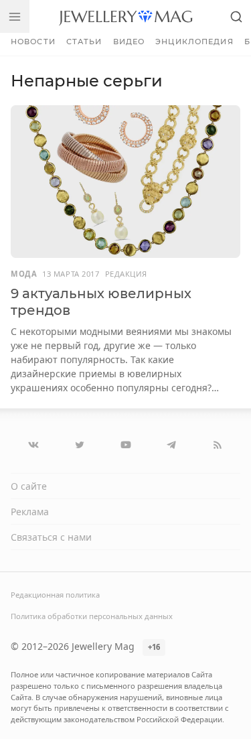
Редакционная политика (55, 595)
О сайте (29, 486)
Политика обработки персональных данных (92, 616)
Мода (24, 274)
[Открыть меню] (14, 16)
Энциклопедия (194, 41)
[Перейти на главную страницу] (125, 16)
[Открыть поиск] (236, 16)
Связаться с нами (51, 537)
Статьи (84, 41)
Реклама (30, 511)
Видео (129, 41)
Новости (33, 41)
